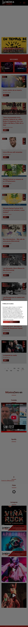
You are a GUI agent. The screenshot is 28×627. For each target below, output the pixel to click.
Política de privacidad (8, 319)
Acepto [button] (11, 321)
